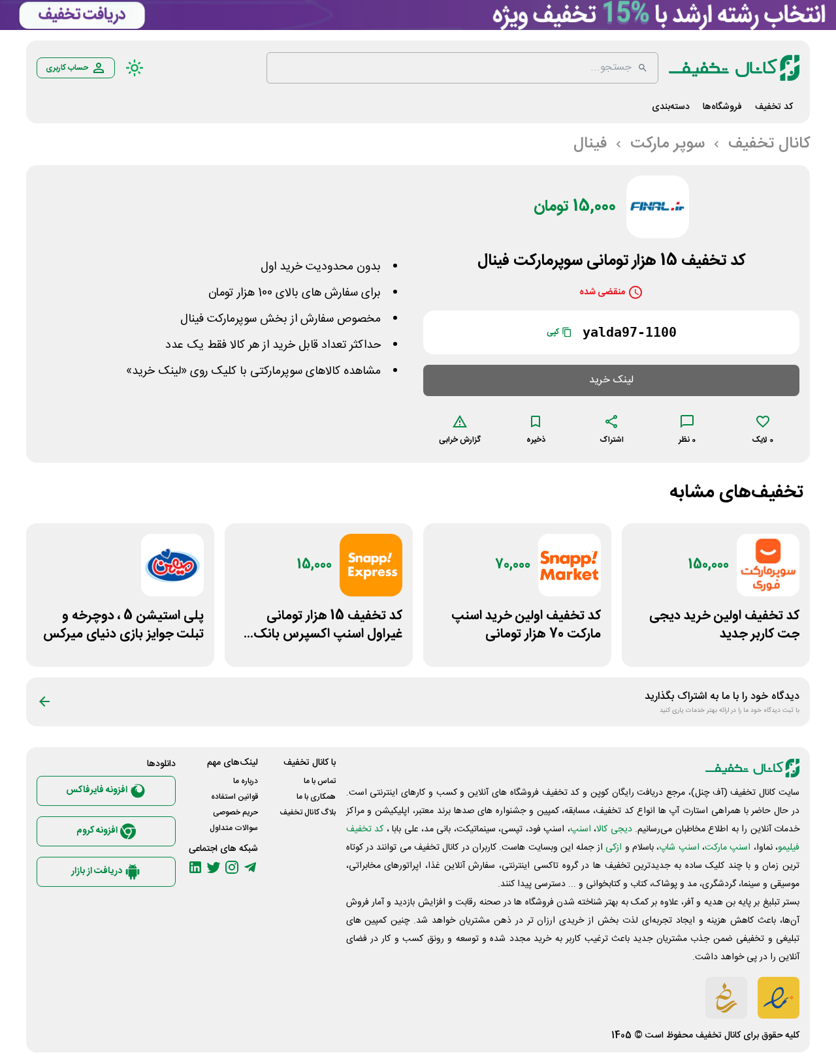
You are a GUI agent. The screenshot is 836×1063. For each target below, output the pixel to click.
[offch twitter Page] (213, 867)
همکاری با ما (316, 796)
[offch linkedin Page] (195, 867)
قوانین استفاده (234, 796)
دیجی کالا (614, 829)
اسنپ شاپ (679, 847)
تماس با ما (320, 781)
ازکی (613, 847)
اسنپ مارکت (727, 847)
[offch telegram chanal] (250, 867)
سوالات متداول (234, 828)
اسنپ (580, 829)
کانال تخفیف (718, 1035)
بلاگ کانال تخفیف (308, 812)
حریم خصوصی (235, 812)
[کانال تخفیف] (734, 68)
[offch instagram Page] (232, 867)
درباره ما (245, 781)
